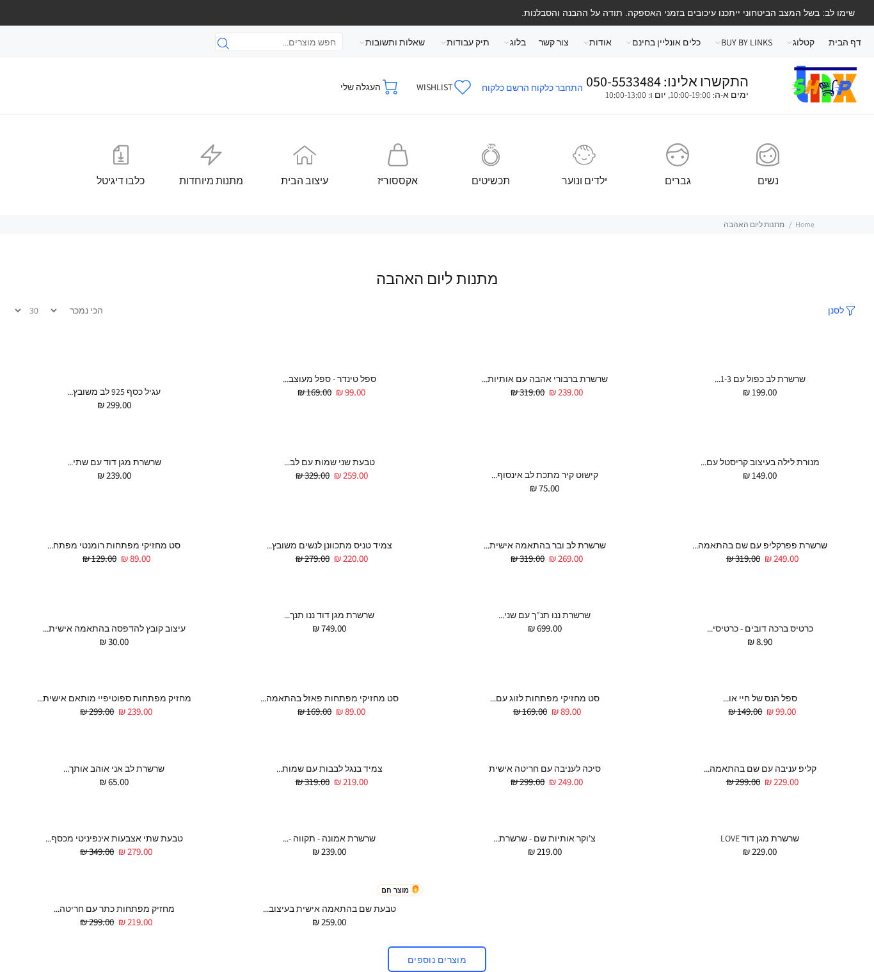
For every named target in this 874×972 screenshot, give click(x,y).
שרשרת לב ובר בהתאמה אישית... (545, 545)
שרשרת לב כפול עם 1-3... (760, 379)
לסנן (836, 310)
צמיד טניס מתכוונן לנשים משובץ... (329, 545)
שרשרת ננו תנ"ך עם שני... (544, 615)
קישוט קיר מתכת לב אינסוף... (544, 475)
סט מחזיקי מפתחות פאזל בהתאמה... (329, 698)
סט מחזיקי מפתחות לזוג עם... (545, 698)
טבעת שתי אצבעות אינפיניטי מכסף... (114, 838)
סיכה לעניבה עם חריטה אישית (545, 768)
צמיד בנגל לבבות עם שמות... (329, 768)
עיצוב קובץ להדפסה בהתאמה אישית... (114, 628)
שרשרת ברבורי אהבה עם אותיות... (545, 379)
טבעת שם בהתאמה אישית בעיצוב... (329, 908)
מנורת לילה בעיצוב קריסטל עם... (760, 462)
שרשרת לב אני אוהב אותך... (113, 768)
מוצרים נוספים (437, 960)
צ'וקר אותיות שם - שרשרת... (544, 838)
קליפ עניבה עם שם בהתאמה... (760, 768)
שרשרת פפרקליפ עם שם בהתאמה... (759, 545)
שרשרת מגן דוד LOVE (759, 838)
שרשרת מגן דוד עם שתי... (114, 462)
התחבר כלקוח (557, 87)
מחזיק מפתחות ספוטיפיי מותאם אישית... (114, 698)
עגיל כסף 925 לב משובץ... (114, 391)
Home (804, 224)
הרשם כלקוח (505, 87)
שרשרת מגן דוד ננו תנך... (329, 615)
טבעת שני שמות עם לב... (329, 462)
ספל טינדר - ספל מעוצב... (329, 379)
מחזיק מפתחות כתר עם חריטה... (114, 908)
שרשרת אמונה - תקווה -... (329, 838)
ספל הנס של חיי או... (760, 698)
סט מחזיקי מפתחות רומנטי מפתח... (113, 545)
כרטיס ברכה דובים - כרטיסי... (760, 628)
